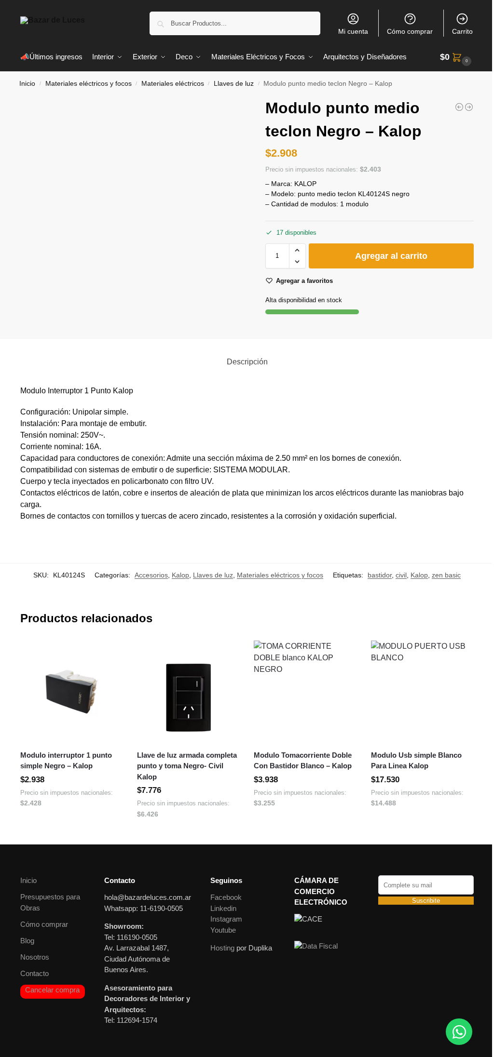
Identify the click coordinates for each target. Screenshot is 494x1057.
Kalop (180, 575)
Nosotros (34, 957)
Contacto (34, 973)
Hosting (222, 948)
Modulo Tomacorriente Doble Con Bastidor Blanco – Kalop (303, 760)
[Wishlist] (108, 655)
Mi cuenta (353, 31)
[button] (457, 57)
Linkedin (223, 908)
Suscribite (426, 900)
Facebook (226, 897)
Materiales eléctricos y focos (88, 83)
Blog (27, 941)
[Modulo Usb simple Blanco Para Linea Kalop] (422, 692)
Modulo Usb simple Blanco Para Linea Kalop (416, 760)
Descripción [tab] (247, 362)
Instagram (226, 919)
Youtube (223, 930)
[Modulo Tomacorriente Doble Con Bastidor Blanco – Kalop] (305, 692)
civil (401, 575)
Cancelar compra (52, 990)
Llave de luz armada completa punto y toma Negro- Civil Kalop (187, 766)
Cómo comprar (410, 31)
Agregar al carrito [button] (71, 824)
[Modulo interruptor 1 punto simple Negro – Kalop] (71, 692)
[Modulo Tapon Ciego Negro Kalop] (469, 107)
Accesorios (151, 575)
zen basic (446, 575)
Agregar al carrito (391, 256)
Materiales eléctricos (172, 83)
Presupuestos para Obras (50, 902)
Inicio (27, 83)
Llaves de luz (234, 83)
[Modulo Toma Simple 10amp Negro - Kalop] (459, 107)
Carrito (462, 31)
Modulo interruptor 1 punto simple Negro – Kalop (66, 760)
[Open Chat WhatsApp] (459, 1031)
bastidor (380, 575)
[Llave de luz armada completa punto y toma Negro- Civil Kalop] (188, 692)
